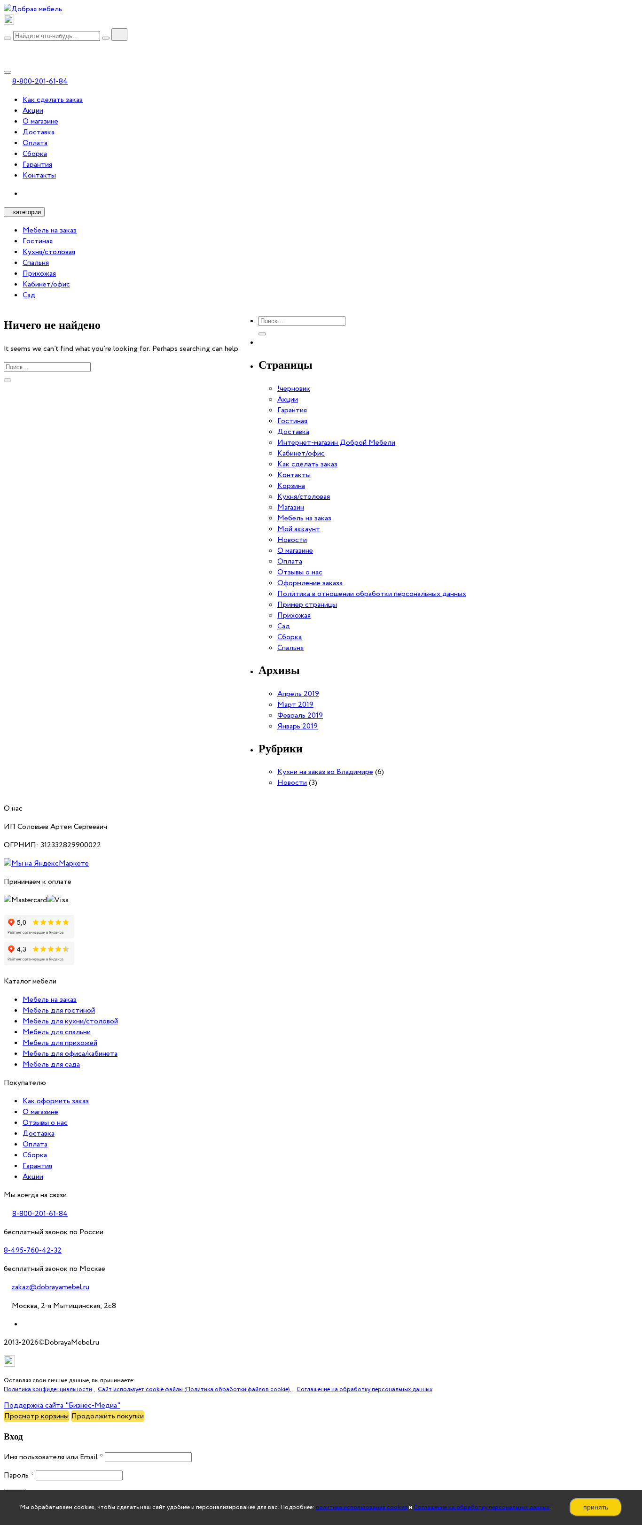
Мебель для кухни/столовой (70, 1021)
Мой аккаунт (298, 529)
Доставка (39, 132)
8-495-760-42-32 (33, 1250)
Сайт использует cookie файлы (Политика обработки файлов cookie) (194, 1389)
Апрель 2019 (298, 694)
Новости (292, 539)
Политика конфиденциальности (48, 1389)
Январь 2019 (297, 726)
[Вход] (7, 47)
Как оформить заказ (56, 1101)
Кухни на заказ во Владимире (325, 771)
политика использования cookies (361, 1507)
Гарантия (37, 164)
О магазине (40, 121)
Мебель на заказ (50, 230)
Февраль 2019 (300, 715)
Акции (33, 110)
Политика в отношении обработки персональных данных (371, 593)
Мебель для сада (51, 1064)
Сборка (35, 153)
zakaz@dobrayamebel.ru (50, 1287)
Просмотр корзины (36, 1416)
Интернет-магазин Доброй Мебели (336, 442)
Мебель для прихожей (60, 1042)
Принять (595, 1507)
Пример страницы (307, 604)
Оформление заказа (310, 583)
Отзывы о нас (299, 572)
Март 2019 (295, 704)
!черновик (293, 388)
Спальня (36, 262)
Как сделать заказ (53, 99)
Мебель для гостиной (59, 1010)
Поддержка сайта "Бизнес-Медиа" (62, 1405)
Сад (29, 295)
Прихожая (39, 273)
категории (27, 212)
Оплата (35, 143)
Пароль (19, 1475)
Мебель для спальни (57, 1032)
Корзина (291, 485)
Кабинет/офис (46, 284)
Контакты (39, 175)
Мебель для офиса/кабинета (70, 1053)
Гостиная (38, 241)
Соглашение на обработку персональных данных (481, 1507)
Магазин (290, 507)
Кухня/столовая (49, 252)
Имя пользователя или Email (53, 1457)
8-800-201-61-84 (40, 81)
